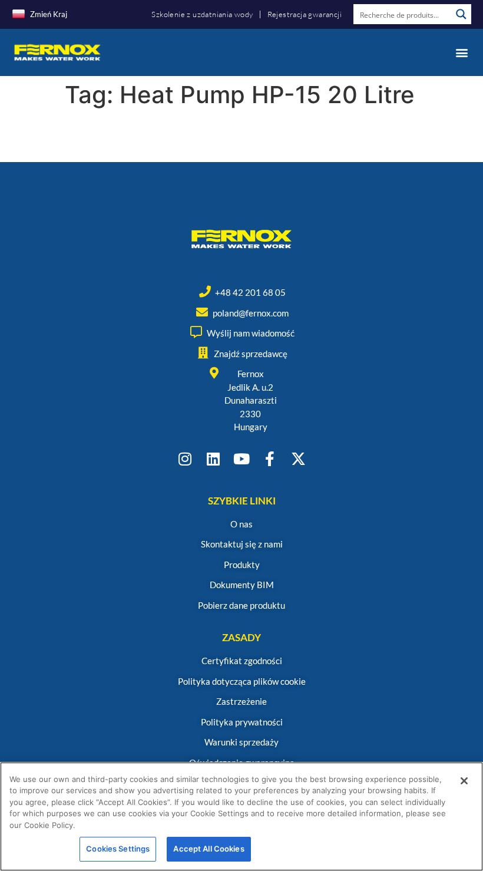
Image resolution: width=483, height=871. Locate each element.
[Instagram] (185, 458)
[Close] (464, 781)
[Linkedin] (213, 458)
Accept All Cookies (208, 848)
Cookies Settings (118, 848)
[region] (241, 816)
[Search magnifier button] (461, 14)
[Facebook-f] (270, 458)
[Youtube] (241, 458)
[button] (461, 52)
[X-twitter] (298, 458)
